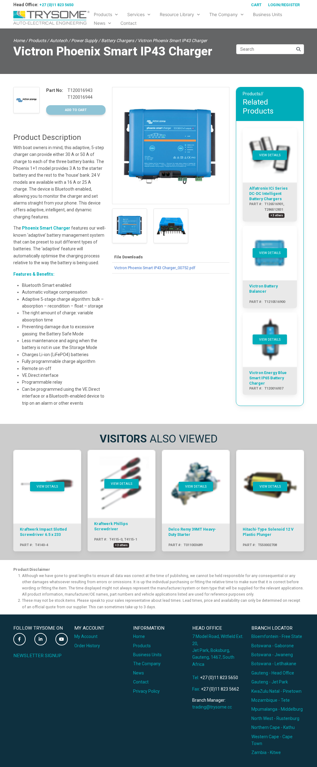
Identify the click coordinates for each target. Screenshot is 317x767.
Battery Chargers (117, 40)
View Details (269, 155)
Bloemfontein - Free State (276, 636)
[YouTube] (61, 639)
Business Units (147, 654)
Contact (141, 681)
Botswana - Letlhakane (273, 663)
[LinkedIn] (40, 639)
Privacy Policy (146, 691)
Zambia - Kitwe (266, 752)
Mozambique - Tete (270, 700)
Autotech (58, 40)
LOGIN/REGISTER (284, 4)
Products (37, 40)
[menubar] (196, 17)
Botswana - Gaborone (272, 645)
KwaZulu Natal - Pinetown (276, 691)
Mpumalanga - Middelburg (277, 709)
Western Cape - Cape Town (272, 740)
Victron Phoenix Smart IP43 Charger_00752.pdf (154, 267)
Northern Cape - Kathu (273, 727)
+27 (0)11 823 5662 (220, 689)
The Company (147, 663)
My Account (86, 636)
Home (19, 40)
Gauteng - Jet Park (269, 681)
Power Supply (84, 40)
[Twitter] (19, 639)
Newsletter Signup (37, 655)
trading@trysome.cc (212, 707)
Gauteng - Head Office (272, 672)
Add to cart (76, 110)
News (138, 672)
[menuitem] (106, 13)
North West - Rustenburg (275, 718)
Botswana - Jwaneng (272, 654)
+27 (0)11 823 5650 (56, 4)
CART (256, 4)
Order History (87, 645)
